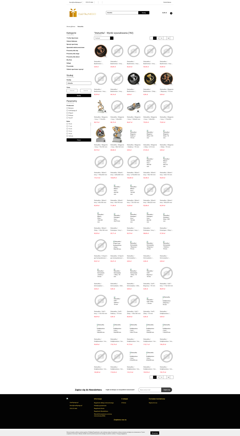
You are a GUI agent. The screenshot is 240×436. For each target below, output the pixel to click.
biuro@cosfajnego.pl (76, 405)
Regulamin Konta (99, 408)
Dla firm (69, 60)
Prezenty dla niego (73, 53)
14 (168, 38)
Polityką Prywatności (93, 432)
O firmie (123, 403)
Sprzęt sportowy (72, 44)
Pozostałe (70, 66)
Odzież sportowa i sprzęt (75, 69)
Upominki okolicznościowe (76, 47)
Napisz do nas (153, 403)
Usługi (69, 63)
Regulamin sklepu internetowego (104, 403)
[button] (98, 398)
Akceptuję (155, 433)
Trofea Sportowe (73, 38)
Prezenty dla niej (72, 50)
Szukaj (79, 95)
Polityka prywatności (100, 405)
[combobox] (103, 38)
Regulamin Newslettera (101, 411)
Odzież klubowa (72, 41)
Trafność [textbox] (97, 38)
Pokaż (79, 140)
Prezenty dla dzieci (73, 57)
